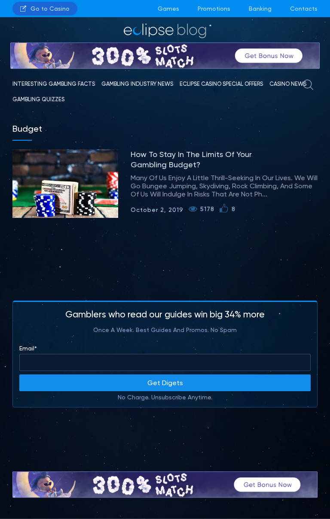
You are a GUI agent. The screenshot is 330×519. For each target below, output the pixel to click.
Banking (260, 8)
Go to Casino (50, 8)
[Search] (308, 87)
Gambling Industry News (137, 84)
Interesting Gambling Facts (53, 84)
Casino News (287, 84)
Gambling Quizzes (38, 99)
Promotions (214, 8)
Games (168, 8)
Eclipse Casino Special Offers (221, 84)
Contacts (304, 8)
